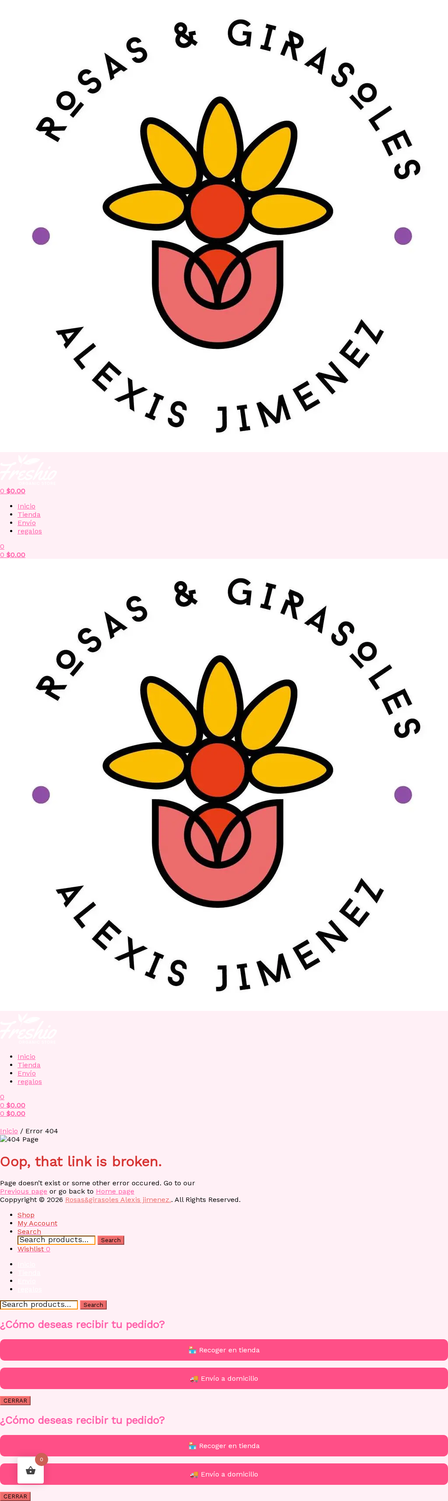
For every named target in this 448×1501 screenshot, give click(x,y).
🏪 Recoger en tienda (224, 1350)
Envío (27, 523)
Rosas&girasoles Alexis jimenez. (118, 1199)
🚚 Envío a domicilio (224, 1378)
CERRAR (15, 1400)
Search (111, 1240)
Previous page (23, 1191)
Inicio (26, 506)
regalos (30, 531)
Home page (115, 1191)
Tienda (29, 514)
